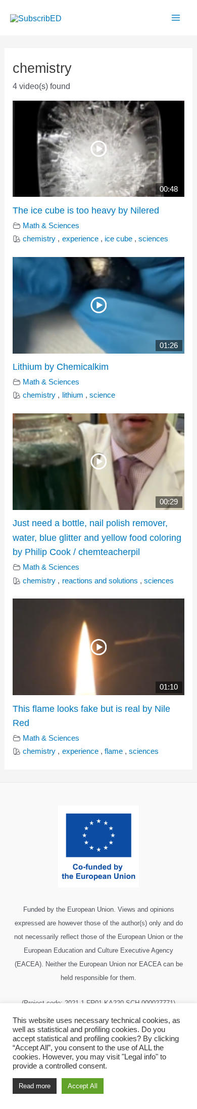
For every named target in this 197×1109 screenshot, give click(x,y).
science (102, 395)
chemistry (39, 239)
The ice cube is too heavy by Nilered (86, 210)
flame (114, 751)
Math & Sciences (51, 226)
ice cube (118, 239)
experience (80, 239)
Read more (35, 1086)
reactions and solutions (100, 581)
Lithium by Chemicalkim (61, 366)
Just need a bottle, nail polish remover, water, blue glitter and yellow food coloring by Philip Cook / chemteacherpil (97, 537)
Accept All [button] (82, 1086)
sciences (153, 239)
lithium (72, 395)
